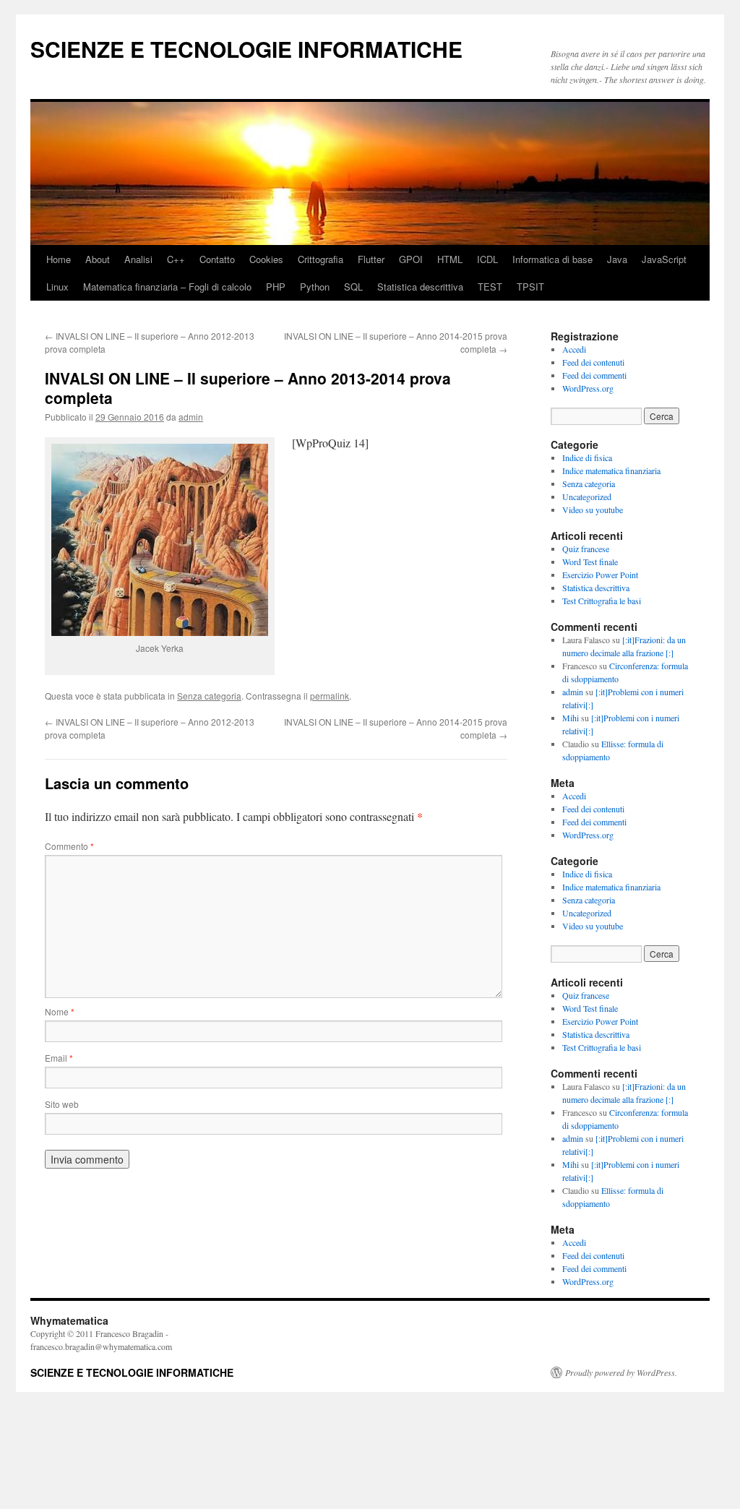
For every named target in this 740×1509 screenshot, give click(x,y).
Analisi (138, 259)
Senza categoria (209, 695)
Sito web (62, 1104)
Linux (57, 286)
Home (58, 259)
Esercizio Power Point (600, 574)
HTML (449, 259)
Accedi (574, 349)
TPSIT (530, 286)
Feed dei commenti (594, 375)
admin (190, 416)
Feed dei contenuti (593, 362)
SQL (353, 286)
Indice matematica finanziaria (611, 470)
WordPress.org (588, 388)
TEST (490, 286)
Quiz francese (585, 548)
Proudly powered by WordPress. (621, 1372)
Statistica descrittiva (420, 286)
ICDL (487, 259)
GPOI (411, 259)
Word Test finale (590, 561)
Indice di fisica (587, 457)
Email (59, 1058)
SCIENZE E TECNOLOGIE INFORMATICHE (246, 48)
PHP (275, 286)
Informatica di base (552, 259)
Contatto (217, 259)
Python (315, 286)
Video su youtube (592, 509)
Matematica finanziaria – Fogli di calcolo (167, 286)
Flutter (371, 259)
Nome (59, 1011)
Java (617, 259)
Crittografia (320, 259)
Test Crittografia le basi (601, 600)
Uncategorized (586, 496)
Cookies (266, 259)
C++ (176, 259)
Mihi (570, 717)
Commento (69, 846)
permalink (329, 695)
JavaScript (664, 259)
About (97, 259)
